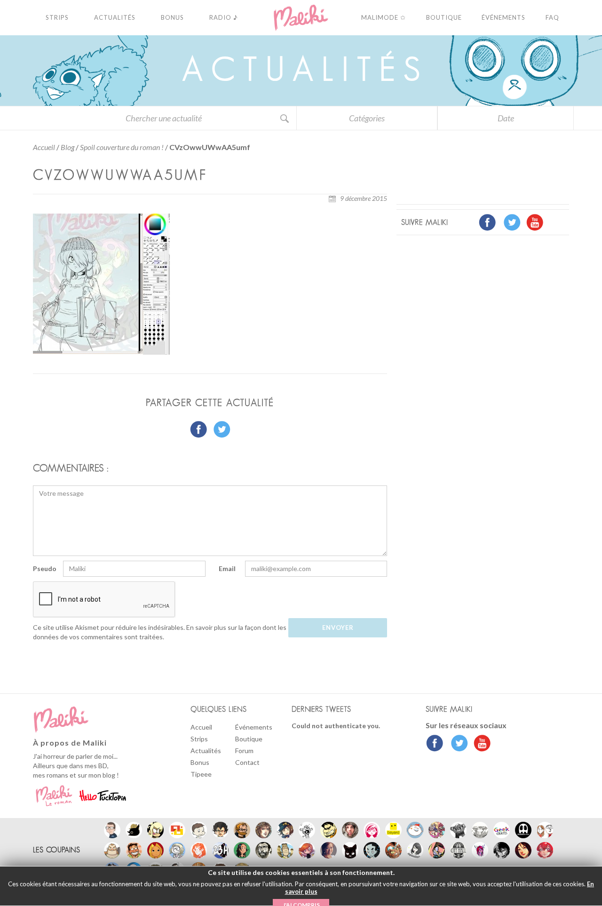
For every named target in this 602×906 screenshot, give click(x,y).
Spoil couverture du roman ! (122, 147)
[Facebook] (435, 744)
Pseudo (44, 568)
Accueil (44, 147)
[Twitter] (456, 744)
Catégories (367, 118)
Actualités (205, 751)
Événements (253, 727)
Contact (247, 762)
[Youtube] (479, 744)
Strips (199, 739)
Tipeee (201, 774)
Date (506, 118)
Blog (67, 147)
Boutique (248, 739)
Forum (244, 751)
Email (227, 568)
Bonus (199, 762)
